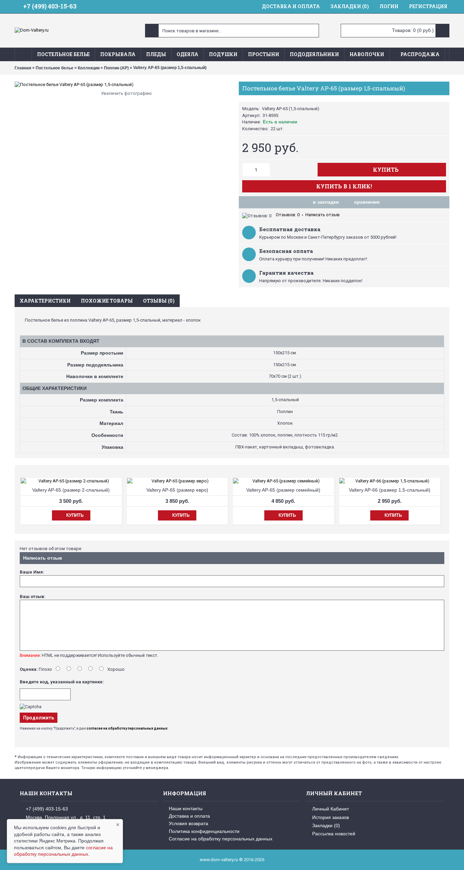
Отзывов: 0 (288, 214)
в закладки (326, 202)
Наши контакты (185, 808)
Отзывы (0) (159, 300)
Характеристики (45, 300)
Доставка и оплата (189, 816)
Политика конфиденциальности (204, 831)
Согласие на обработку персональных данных (220, 838)
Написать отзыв (322, 214)
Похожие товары (107, 300)
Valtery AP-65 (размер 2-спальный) (71, 490)
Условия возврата (188, 823)
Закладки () (326, 825)
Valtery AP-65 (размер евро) (177, 490)
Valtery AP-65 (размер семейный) (283, 490)
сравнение (367, 202)
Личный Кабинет (330, 809)
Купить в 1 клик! (344, 186)
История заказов (330, 817)
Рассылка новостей (333, 833)
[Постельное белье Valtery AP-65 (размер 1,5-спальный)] (123, 85)
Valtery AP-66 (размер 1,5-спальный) (389, 490)
